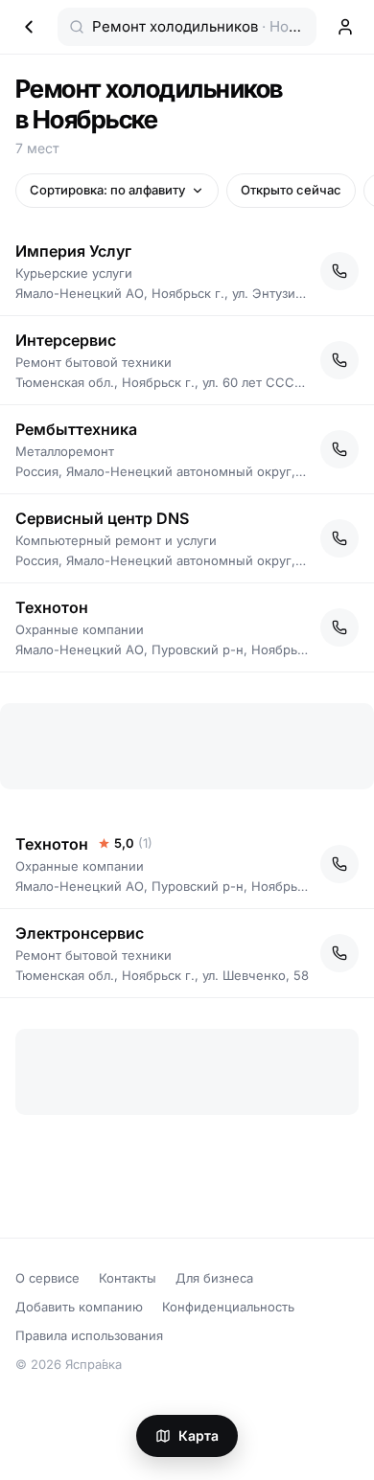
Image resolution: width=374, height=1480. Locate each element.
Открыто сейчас (291, 189)
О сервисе (47, 1278)
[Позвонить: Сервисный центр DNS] (339, 538)
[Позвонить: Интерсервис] (339, 360)
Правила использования (89, 1335)
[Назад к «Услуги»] (29, 27)
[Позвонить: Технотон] (339, 627)
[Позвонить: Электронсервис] (339, 953)
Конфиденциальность (228, 1306)
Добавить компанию (79, 1306)
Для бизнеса (214, 1278)
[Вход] (345, 27)
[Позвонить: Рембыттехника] (339, 449)
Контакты (127, 1278)
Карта (198, 1435)
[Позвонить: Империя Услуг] (339, 271)
